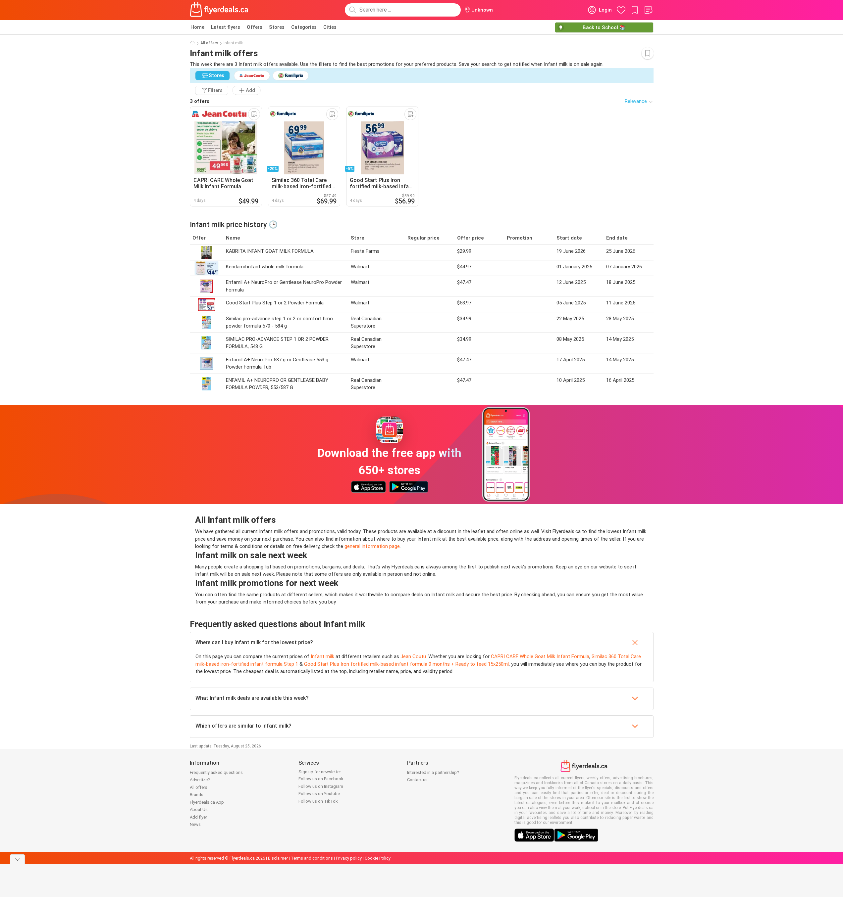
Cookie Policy (378, 858)
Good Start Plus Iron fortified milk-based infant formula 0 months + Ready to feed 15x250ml (406, 664)
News (195, 824)
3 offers (199, 101)
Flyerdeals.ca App (207, 802)
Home (197, 27)
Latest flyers (225, 27)
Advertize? (200, 779)
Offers (254, 27)
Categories (304, 27)
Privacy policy (349, 858)
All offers (209, 43)
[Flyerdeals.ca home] (219, 10)
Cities (330, 27)
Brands (196, 794)
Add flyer (198, 817)
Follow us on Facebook (320, 778)
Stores (277, 27)
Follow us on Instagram (320, 786)
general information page (372, 546)
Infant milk (322, 656)
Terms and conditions (312, 858)
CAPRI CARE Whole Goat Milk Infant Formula (540, 656)
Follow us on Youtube (319, 793)
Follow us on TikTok (318, 801)
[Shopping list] (648, 10)
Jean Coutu (413, 656)
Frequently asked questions (216, 772)
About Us (199, 809)
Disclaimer (278, 858)
